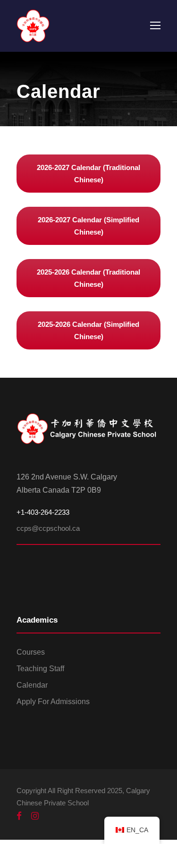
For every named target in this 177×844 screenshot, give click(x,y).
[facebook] (19, 816)
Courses (31, 652)
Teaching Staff (40, 669)
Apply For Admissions (53, 702)
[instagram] (35, 816)
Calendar (32, 685)
